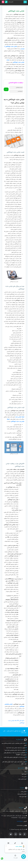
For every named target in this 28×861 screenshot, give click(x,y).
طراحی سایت (23, 791)
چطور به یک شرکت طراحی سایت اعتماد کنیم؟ (15, 748)
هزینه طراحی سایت (22, 779)
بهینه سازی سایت (22, 796)
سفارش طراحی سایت (21, 794)
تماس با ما (24, 776)
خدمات (15, 845)
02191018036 (23, 733)
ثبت (6, 89)
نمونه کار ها (9, 845)
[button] (3, 2)
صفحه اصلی (22, 845)
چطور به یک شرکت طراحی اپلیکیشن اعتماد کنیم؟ (15, 750)
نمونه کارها (24, 774)
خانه (25, 771)
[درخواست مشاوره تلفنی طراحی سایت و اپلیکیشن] (6, 2)
